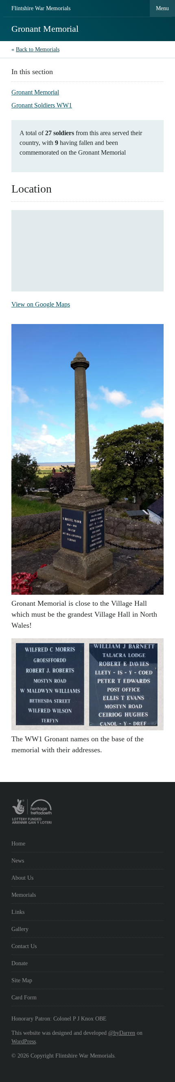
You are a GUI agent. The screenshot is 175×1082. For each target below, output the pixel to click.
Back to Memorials (37, 49)
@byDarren (121, 1033)
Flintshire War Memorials (40, 8)
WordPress (23, 1041)
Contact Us (24, 946)
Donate (19, 963)
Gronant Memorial (35, 92)
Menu (162, 8)
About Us (22, 878)
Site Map (21, 980)
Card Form (24, 997)
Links (17, 912)
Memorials (23, 895)
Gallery (19, 929)
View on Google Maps (40, 304)
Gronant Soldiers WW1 (41, 105)
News (17, 861)
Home (18, 844)
